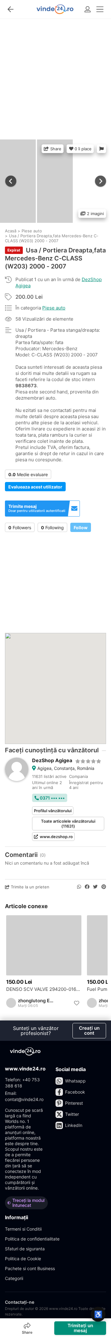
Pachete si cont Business (30, 1268)
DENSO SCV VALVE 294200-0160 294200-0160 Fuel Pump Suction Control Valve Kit (43, 989)
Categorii (14, 1278)
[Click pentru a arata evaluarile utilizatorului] (88, 760)
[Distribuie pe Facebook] (87, 886)
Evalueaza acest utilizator (35, 486)
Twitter (72, 1114)
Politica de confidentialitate (32, 1238)
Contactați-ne (19, 1302)
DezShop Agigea (52, 760)
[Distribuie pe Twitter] (95, 886)
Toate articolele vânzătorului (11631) (68, 824)
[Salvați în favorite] (76, 1003)
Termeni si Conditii (23, 1229)
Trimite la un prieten (29, 886)
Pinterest (74, 1103)
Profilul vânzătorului (53, 810)
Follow (81, 527)
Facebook (75, 1092)
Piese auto (53, 308)
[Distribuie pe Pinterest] (103, 886)
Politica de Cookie (23, 1258)
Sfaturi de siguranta (25, 1248)
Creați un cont (89, 1030)
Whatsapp (75, 1080)
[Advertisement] (55, 76)
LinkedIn (73, 1125)
